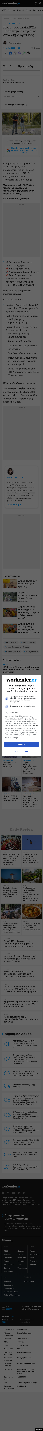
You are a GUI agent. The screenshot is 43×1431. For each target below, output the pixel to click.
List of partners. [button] (33, 725)
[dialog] (21, 715)
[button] (21, 712)
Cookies (39, 1429)
